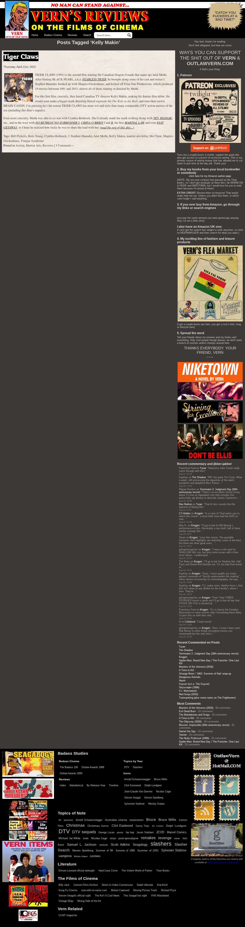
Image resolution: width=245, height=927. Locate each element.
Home (35, 35)
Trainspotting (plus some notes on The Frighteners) (207, 697)
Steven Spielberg (153, 797)
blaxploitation (137, 820)
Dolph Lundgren (153, 785)
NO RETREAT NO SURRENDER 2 (57, 123)
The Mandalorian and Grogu (194, 714)
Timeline (113, 785)
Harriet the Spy (187, 731)
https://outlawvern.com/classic (223, 862)
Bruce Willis (160, 779)
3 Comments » (65, 145)
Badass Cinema (53, 35)
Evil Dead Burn (187, 711)
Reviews (72, 35)
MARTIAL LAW (135, 123)
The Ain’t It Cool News (107, 895)
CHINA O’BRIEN (92, 123)
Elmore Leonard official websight (77, 870)
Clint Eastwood (132, 785)
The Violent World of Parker (137, 870)
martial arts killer (137, 136)
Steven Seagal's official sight (75, 895)
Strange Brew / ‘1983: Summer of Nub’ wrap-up (205, 673)
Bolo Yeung (35, 136)
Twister (183, 734)
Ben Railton (185, 504)
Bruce (151, 820)
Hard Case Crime (108, 870)
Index (63, 785)
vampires (65, 856)
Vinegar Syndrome (32, 141)
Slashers (138, 767)
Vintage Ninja (66, 900)
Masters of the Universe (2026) (196, 666)
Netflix (86, 838)
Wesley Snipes (156, 803)
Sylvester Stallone (134, 803)
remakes (148, 838)
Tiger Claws (20, 56)
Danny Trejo (142, 826)
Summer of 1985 (125, 850)
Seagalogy (140, 844)
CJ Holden (184, 513)
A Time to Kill (186, 670)
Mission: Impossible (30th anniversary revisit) (204, 725)
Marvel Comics (176, 832)
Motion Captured (120, 890)
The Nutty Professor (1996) (194, 738)
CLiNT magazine (68, 915)
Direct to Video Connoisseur (117, 884)
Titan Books (163, 870)
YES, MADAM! (162, 118)
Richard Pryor (168, 890)
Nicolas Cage (163, 791)
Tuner (203, 468)
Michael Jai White (69, 838)
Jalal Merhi (101, 136)
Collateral (190, 621)
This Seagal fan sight (135, 895)
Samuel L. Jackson (81, 844)
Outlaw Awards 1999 (93, 767)
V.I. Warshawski (188, 690)
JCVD (160, 832)
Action (20, 145)
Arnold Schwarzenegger (137, 779)
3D (60, 820)
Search (87, 35)
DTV (126, 767)
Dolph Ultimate (145, 884)
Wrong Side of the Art (89, 900)
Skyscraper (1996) (189, 687)
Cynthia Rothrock (55, 136)
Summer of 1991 (148, 850)
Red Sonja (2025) (188, 694)
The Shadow (199, 477)
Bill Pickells (19, 136)
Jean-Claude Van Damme (138, 791)
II (112, 123)
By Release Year (96, 785)
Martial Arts (33, 145)
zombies (95, 856)
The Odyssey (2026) (190, 721)
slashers (161, 844)
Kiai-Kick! (162, 884)
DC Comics (157, 826)
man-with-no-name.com (94, 890)
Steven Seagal (132, 797)
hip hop (130, 832)
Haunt (182, 680)
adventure (68, 820)
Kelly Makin (117, 136)
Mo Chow (155, 136)
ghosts (120, 832)
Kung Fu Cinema (68, 890)
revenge (165, 838)
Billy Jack (64, 884)
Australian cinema (116, 819)
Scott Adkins (120, 844)
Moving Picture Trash (145, 890)
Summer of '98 (104, 850)
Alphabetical (76, 785)
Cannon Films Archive (86, 884)
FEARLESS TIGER (94, 79)
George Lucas (106, 832)
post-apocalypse (128, 838)
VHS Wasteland (160, 895)
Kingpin (199, 513)
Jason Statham (145, 832)
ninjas (113, 838)
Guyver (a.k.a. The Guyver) (194, 683)
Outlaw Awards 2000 (71, 773)
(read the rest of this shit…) (117, 127)
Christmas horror (98, 825)
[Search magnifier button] (129, 35)
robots (177, 838)
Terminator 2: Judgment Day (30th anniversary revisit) (208, 653)
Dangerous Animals (189, 677)
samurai (103, 845)
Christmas (75, 825)
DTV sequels (84, 832)
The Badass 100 (69, 767)
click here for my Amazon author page (210, 176)
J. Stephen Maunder (80, 136)
